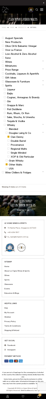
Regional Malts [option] (19, 148)
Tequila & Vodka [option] (16, 121)
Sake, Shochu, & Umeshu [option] (21, 117)
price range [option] (12, 69)
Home (6, 266)
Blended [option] (13, 129)
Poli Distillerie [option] (14, 109)
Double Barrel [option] (18, 140)
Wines (6, 275)
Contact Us (23, 210)
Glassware (8, 284)
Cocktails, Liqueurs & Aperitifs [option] (22, 73)
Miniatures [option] (11, 65)
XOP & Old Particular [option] (22, 156)
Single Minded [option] (18, 152)
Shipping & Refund (11, 330)
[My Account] (7, 396)
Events (7, 289)
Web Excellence (26, 390)
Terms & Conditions (12, 326)
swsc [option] (8, 57)
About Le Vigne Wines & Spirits (17, 271)
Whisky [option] (11, 125)
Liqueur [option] (11, 89)
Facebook (11, 345)
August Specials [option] (14, 38)
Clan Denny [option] (17, 136)
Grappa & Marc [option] (15, 105)
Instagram (11, 350)
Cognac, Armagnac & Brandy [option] (23, 97)
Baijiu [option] (10, 93)
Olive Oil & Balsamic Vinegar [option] (21, 45)
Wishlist (7, 317)
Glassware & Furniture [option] (17, 81)
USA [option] (11, 168)
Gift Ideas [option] (10, 77)
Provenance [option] (17, 144)
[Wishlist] (23, 396)
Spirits (7, 280)
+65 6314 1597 (13, 232)
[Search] (37, 9)
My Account (9, 313)
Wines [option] (8, 61)
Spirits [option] (8, 85)
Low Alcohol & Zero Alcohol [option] (20, 53)
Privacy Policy (10, 321)
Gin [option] (9, 101)
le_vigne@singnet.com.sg (17, 237)
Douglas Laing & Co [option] (20, 132)
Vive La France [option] (13, 49)
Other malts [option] (15, 164)
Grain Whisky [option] (16, 160)
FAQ (6, 308)
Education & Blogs (11, 293)
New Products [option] (13, 42)
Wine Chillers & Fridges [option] (18, 172)
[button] (23, 62)
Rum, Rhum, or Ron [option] (18, 113)
